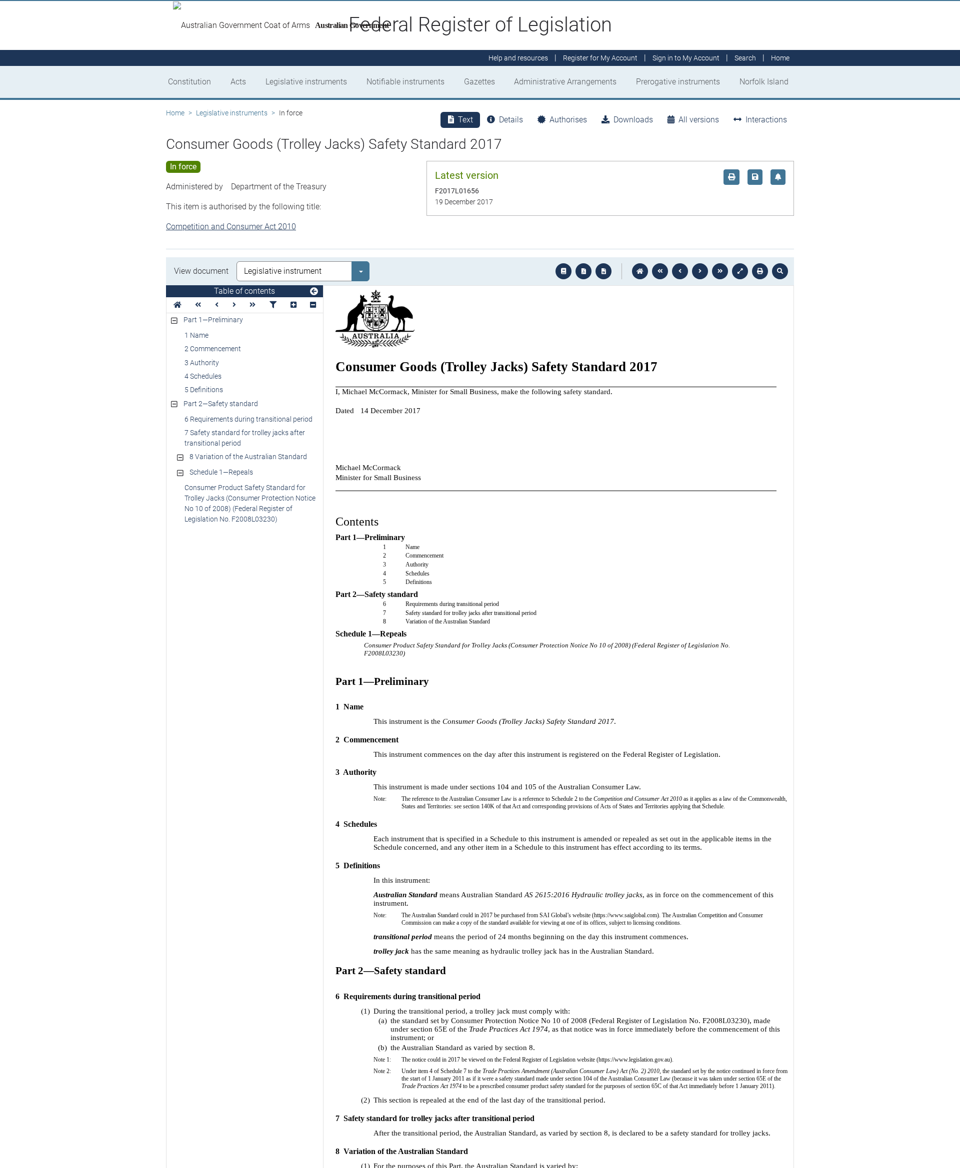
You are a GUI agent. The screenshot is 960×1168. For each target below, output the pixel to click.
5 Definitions (203, 390)
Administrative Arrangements (565, 81)
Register (600, 58)
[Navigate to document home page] (177, 305)
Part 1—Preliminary (213, 320)
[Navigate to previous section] (680, 271)
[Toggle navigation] (314, 291)
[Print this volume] (760, 271)
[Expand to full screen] (740, 271)
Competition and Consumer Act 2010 (231, 226)
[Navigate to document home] (640, 271)
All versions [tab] (698, 119)
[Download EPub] (564, 271)
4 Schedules (203, 376)
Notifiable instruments (405, 81)
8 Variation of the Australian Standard (248, 457)
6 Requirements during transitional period (248, 419)
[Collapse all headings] (313, 305)
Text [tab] (465, 119)
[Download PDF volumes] (584, 271)
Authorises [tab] (568, 119)
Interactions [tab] (766, 119)
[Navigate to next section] (700, 271)
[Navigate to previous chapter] (660, 271)
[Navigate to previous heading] (216, 305)
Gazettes (479, 81)
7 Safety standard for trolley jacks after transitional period (244, 438)
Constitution (189, 81)
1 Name (196, 335)
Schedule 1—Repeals (221, 472)
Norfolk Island (764, 81)
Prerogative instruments (678, 81)
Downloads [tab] (633, 119)
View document (201, 271)
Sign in (686, 58)
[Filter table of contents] (273, 305)
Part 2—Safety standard (221, 404)
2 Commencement (212, 349)
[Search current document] (780, 271)
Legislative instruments (306, 81)
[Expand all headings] (293, 305)
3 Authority (201, 363)
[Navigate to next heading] (234, 305)
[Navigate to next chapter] (720, 271)
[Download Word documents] (604, 271)
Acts (238, 81)
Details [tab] (511, 119)
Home (175, 113)
